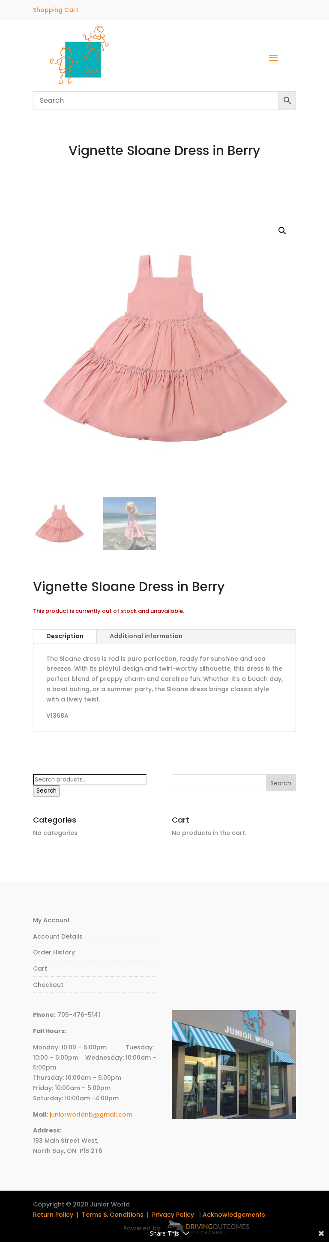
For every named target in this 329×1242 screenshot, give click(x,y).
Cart (40, 968)
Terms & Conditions (113, 1214)
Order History (54, 952)
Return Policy (53, 1214)
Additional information (146, 636)
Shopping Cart (55, 10)
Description (65, 636)
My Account (51, 920)
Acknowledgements (234, 1214)
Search (46, 791)
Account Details (58, 936)
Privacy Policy (173, 1214)
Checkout (48, 985)
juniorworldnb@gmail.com (91, 1114)
